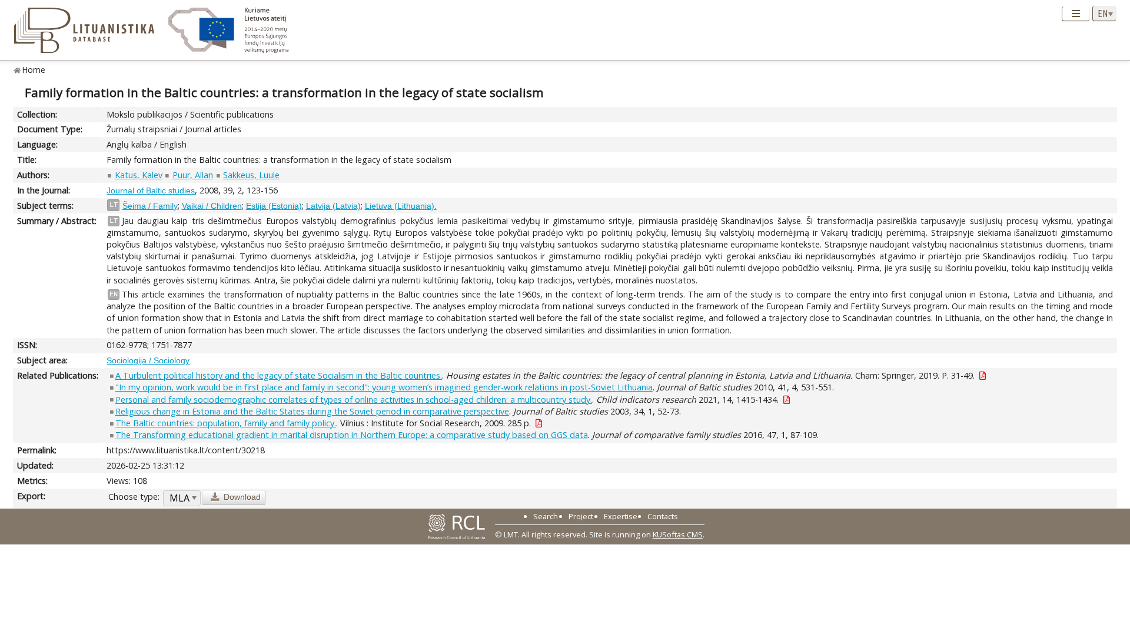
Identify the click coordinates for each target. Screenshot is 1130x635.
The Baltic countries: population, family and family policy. (225, 423)
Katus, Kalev (138, 175)
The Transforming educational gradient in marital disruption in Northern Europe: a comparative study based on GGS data (351, 434)
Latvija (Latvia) (333, 205)
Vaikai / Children (212, 205)
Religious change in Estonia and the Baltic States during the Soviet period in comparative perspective (312, 411)
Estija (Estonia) (274, 205)
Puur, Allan (192, 175)
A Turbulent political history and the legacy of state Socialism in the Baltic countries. (278, 375)
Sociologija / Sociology (148, 360)
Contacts (662, 516)
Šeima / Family (150, 205)
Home (33, 69)
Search (545, 516)
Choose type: (133, 496)
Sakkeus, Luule (251, 175)
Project (581, 516)
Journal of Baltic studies (151, 190)
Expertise (620, 516)
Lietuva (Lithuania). (401, 205)
